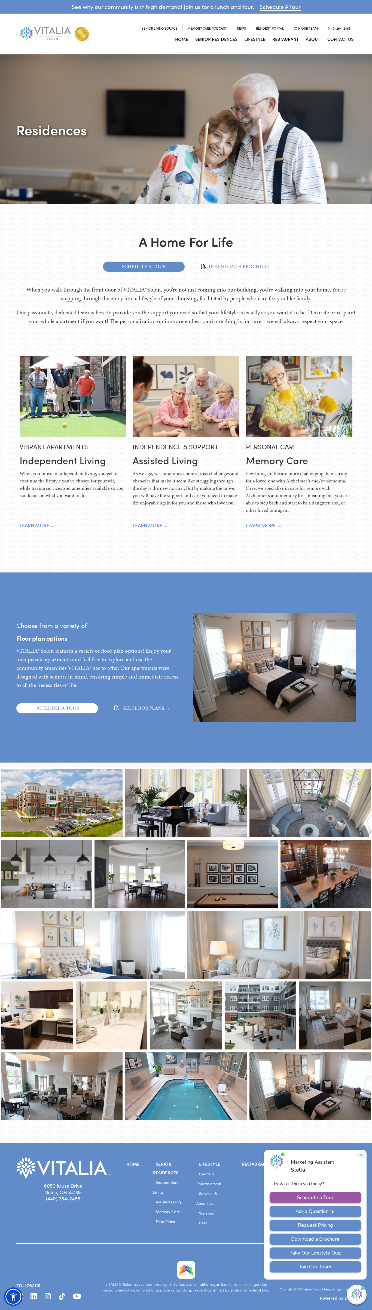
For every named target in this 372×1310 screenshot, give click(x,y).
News (241, 28)
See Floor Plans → (145, 708)
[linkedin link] (34, 1296)
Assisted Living (168, 1201)
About (313, 39)
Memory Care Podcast (207, 28)
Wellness (206, 1213)
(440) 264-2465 (339, 28)
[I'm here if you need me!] (357, 1295)
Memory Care (168, 1211)
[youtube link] (77, 1296)
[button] (13, 1297)
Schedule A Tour (280, 7)
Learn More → (37, 525)
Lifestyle (255, 39)
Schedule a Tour (57, 708)
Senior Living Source (159, 28)
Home (181, 39)
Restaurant (285, 39)
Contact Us (340, 39)
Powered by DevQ (338, 1298)
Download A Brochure (238, 266)
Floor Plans (165, 1221)
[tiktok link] (62, 1296)
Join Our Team (306, 28)
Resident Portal (270, 28)
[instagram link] (48, 1296)
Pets (203, 1222)
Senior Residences (216, 39)
